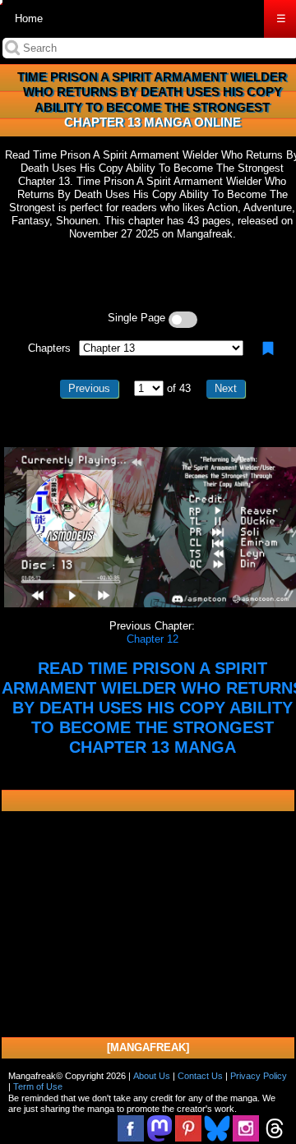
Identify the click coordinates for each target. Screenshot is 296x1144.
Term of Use (37, 1086)
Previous (89, 388)
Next (226, 388)
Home (29, 18)
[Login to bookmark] (268, 348)
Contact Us (200, 1076)
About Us (151, 1076)
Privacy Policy (258, 1076)
